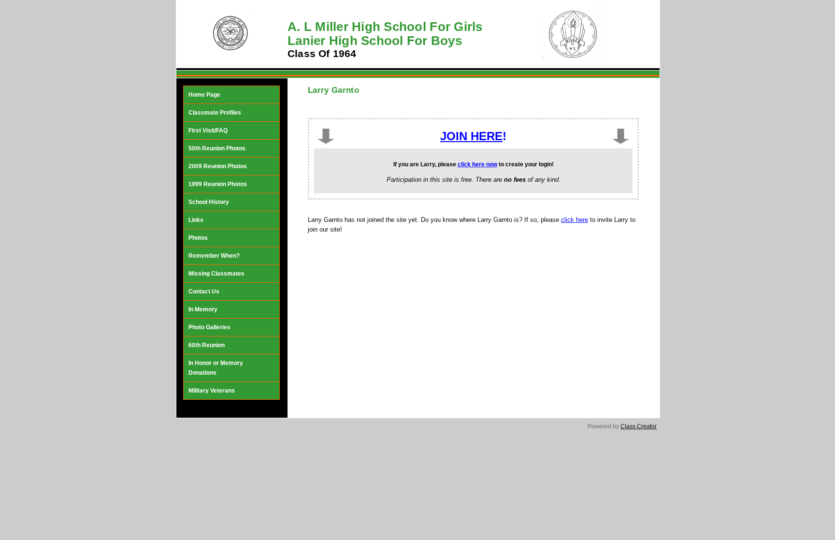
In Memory (202, 309)
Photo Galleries (209, 327)
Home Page (204, 94)
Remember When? (214, 255)
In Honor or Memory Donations (215, 368)
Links (195, 220)
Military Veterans (211, 390)
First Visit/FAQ (208, 130)
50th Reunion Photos (216, 148)
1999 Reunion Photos (217, 184)
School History (208, 202)
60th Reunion (206, 345)
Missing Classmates (216, 273)
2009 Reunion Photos (217, 166)
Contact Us (203, 291)
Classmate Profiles (214, 112)
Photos (198, 237)
